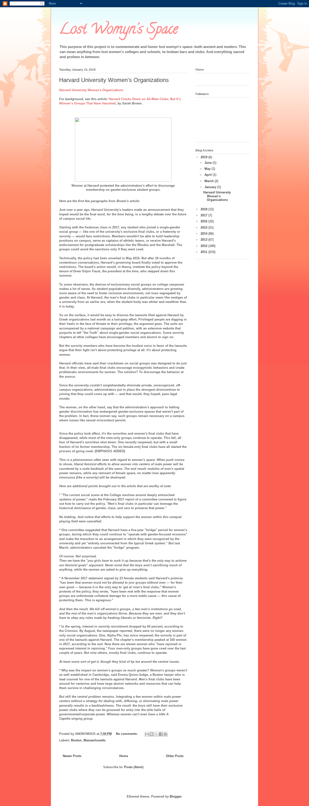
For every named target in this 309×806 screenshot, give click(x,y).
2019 (204, 157)
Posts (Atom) (133, 767)
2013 (204, 239)
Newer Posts (72, 756)
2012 (204, 246)
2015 (204, 227)
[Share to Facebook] (160, 734)
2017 (204, 215)
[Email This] (147, 734)
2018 (204, 209)
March (209, 181)
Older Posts (174, 756)
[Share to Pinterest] (165, 734)
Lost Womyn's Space (118, 30)
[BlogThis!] (151, 734)
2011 (204, 252)
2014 (204, 233)
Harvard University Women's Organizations (114, 80)
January (210, 187)
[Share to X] (156, 734)
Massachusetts (94, 740)
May (207, 169)
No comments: (127, 734)
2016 (204, 221)
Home (123, 756)
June (208, 162)
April (208, 175)
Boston (76, 740)
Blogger (175, 796)
